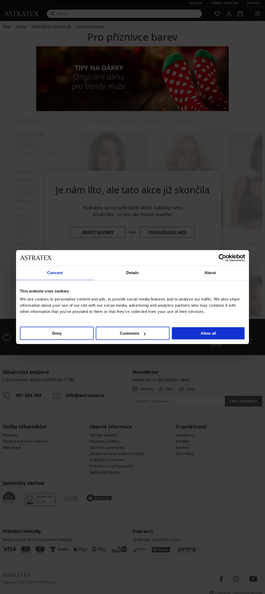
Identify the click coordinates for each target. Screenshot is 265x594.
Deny (57, 333)
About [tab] (210, 272)
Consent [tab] (55, 272)
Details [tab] (132, 272)
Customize (129, 333)
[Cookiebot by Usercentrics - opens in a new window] (222, 258)
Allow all (208, 333)
